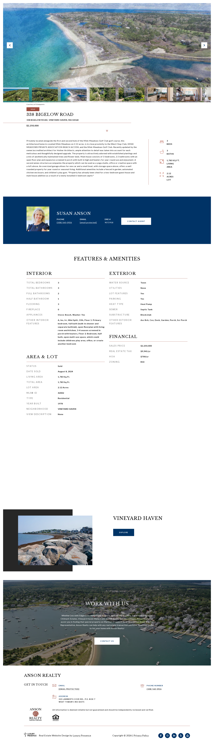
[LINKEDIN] (174, 735)
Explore (123, 532)
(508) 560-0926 (64, 222)
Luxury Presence (82, 735)
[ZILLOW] (187, 735)
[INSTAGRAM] (167, 735)
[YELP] (180, 735)
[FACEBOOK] (160, 735)
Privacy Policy (141, 735)
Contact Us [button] (107, 641)
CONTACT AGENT (136, 221)
